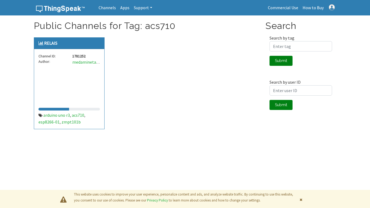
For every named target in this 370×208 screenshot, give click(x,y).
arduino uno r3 (56, 115)
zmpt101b (71, 122)
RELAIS (50, 43)
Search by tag (282, 38)
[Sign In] (332, 6)
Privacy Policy (157, 200)
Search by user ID (285, 82)
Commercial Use (283, 7)
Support (141, 7)
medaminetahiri (87, 62)
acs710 (78, 115)
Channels (107, 7)
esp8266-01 (49, 122)
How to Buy (313, 7)
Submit (281, 60)
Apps (124, 7)
